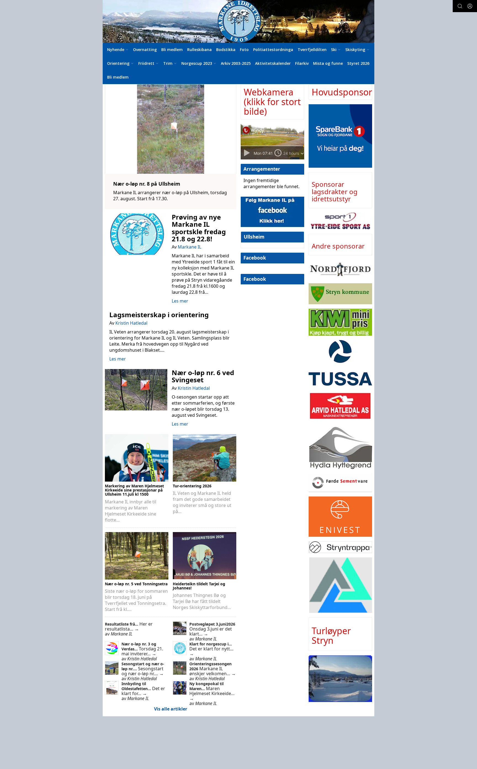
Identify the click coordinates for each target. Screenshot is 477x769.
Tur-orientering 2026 (192, 485)
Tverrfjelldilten (312, 49)
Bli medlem (172, 49)
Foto (244, 49)
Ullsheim (254, 237)
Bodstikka (225, 49)
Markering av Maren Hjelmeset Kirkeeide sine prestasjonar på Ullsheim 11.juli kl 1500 (134, 490)
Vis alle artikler (170, 709)
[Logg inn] (470, 6)
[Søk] (460, 6)
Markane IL (189, 247)
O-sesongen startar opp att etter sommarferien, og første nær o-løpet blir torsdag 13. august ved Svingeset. (203, 406)
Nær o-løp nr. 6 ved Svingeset (203, 376)
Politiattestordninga (273, 49)
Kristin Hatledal (131, 323)
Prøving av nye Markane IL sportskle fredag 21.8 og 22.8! (199, 227)
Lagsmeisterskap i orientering (159, 314)
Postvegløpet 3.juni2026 (212, 624)
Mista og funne (328, 63)
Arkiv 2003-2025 (236, 63)
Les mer (180, 301)
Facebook (254, 258)
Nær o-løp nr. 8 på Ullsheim (146, 183)
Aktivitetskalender (273, 63)
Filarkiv (302, 63)
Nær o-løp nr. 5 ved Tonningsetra (136, 583)
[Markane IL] (238, 21)
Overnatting (145, 49)
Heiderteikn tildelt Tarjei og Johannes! (199, 586)
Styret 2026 (358, 63)
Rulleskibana (199, 49)
